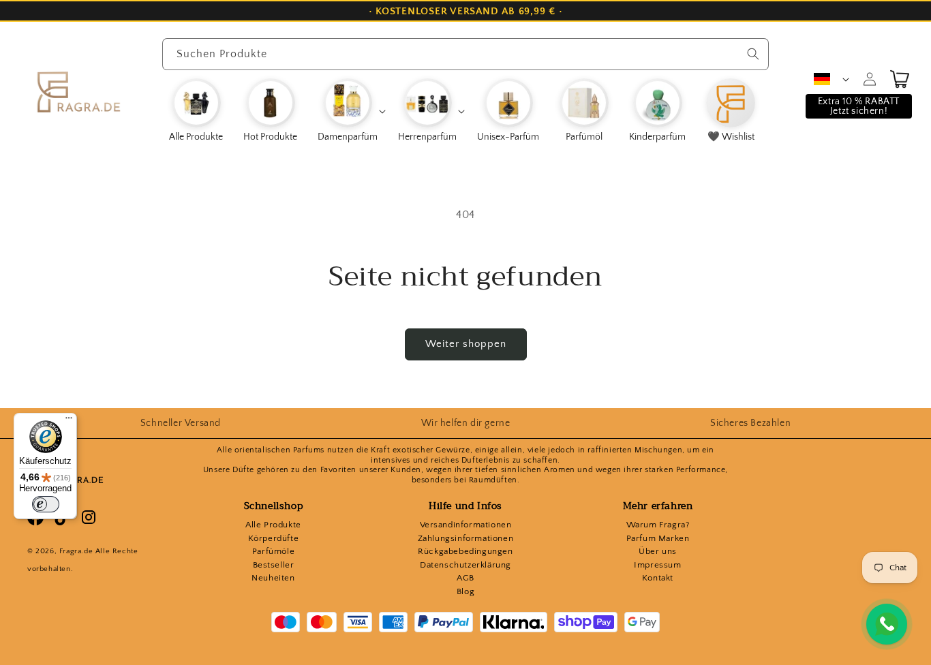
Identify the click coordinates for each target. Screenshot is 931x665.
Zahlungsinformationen (466, 538)
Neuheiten (272, 578)
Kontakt (657, 578)
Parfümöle (273, 551)
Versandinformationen (466, 524)
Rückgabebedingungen (465, 551)
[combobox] (465, 54)
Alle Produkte (273, 524)
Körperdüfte (273, 538)
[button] (351, 111)
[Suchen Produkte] (753, 54)
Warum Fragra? (658, 524)
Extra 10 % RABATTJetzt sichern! (859, 106)
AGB (465, 578)
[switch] (45, 504)
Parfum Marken (658, 538)
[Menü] (69, 421)
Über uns (658, 551)
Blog (465, 591)
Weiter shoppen (465, 344)
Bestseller (273, 565)
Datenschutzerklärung (465, 565)
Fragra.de (76, 551)
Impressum (657, 565)
